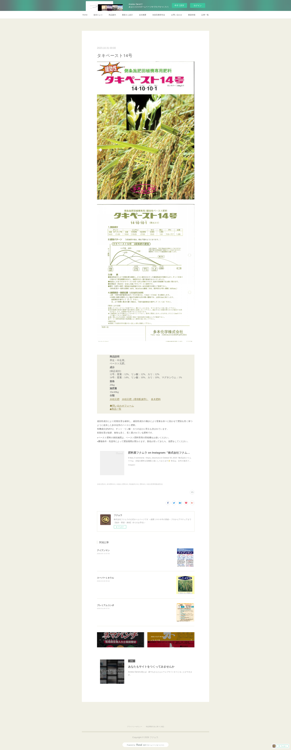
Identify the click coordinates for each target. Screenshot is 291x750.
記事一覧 (205, 14)
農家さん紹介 (127, 14)
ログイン (198, 5)
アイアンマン (103, 550)
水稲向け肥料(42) (122, 484)
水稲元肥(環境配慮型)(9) (154, 484)
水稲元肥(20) (101, 484)
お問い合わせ (176, 14)
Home (84, 14)
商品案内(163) (134, 484)
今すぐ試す (179, 5)
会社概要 (142, 14)
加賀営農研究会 (158, 14)
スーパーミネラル (105, 577)
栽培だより (98, 14)
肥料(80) (143, 484)
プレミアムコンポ (105, 605)
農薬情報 (191, 14)
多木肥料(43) (111, 484)
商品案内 (112, 14)
